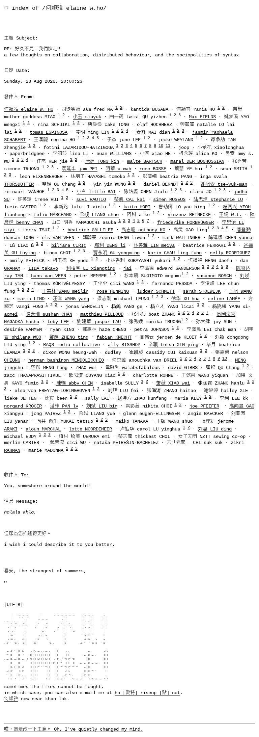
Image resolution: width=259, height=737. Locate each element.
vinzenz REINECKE (189, 214)
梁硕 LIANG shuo (99, 214)
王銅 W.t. (230, 214)
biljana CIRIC (68, 245)
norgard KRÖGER (23, 406)
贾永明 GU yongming (116, 253)
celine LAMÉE (224, 298)
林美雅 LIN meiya (154, 245)
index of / (29, 8)
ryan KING (62, 329)
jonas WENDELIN (84, 306)
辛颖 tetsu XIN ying (173, 344)
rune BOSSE (152, 169)
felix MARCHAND (52, 214)
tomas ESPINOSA (48, 132)
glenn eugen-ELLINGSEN (151, 413)
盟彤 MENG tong (49, 367)
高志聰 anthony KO (143, 230)
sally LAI (97, 398)
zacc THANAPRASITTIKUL (32, 375)
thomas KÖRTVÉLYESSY (59, 283)
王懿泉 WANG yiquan (204, 375)
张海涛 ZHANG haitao (171, 390)
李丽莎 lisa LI (70, 153)
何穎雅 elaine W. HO (28, 109)
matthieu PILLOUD (101, 314)
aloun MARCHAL (43, 428)
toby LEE (58, 321)
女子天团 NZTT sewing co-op (212, 436)
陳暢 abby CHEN (74, 383)
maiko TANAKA (132, 421)
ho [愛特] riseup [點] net (147, 692)
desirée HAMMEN (23, 329)
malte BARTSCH (144, 161)
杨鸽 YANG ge (126, 306)
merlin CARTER (21, 442)
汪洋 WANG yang (71, 298)
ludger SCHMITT (156, 291)
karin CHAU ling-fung (175, 253)
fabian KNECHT (114, 337)
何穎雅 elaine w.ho (74, 8)
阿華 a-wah (118, 169)
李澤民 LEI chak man (211, 329)
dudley (113, 352)
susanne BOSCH (214, 276)
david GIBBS (183, 367)
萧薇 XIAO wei (173, 383)
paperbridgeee (27, 153)
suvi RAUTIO (91, 199)
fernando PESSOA (172, 283)
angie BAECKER (205, 413)
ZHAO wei (86, 367)
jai (127, 268)
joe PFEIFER (204, 406)
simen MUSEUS (169, 199)
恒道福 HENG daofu (210, 260)
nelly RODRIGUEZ (230, 253)
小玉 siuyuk (87, 117)
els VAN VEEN (58, 237)
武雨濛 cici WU (68, 442)
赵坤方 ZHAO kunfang (142, 398)
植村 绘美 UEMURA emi (84, 436)
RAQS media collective (71, 344)
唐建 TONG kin (102, 161)
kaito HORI (136, 207)
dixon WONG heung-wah (70, 352)
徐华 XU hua (185, 298)
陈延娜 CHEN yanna (230, 237)
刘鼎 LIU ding (215, 428)
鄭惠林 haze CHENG (104, 329)
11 (168, 145)
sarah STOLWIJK (202, 291)
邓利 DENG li (109, 245)
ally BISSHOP (124, 344)
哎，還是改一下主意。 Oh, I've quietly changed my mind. (73, 729)
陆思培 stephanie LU (218, 199)
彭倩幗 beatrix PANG (167, 176)
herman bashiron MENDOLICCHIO (66, 360)
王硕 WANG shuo (174, 421)
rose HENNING (112, 291)
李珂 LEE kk (234, 398)
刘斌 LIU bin (101, 406)
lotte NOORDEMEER (90, 428)
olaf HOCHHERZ (154, 124)
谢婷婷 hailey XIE (226, 390)
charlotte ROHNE (153, 375)
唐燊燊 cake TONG (108, 124)
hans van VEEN (48, 276)
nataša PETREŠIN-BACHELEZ (126, 442)
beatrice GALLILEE (90, 230)
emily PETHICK (27, 260)
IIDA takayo (43, 268)
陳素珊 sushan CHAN (49, 314)
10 (161, 145)
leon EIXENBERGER (40, 176)
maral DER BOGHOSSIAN (197, 161)
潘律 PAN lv (64, 406)
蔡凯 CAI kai (129, 199)
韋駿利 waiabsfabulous (132, 367)
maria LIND (31, 298)
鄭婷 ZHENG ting (68, 337)
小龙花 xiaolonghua (220, 147)
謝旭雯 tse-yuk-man (224, 184)
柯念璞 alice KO (198, 153)
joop (183, 147)
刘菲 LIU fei (123, 390)
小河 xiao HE (155, 153)
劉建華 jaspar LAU (99, 321)
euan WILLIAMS (114, 153)
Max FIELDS (202, 117)
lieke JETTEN (20, 398)
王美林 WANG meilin (65, 291)
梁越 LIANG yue (97, 413)
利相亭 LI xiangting (90, 268)
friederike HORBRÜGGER (185, 222)
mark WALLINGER (181, 237)
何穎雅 (11, 699)
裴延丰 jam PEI (79, 169)
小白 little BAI (96, 191)
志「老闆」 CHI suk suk (195, 442)
